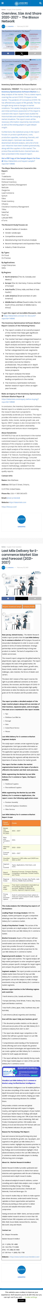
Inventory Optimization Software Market (19, 92)
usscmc (11, 26)
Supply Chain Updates (14, 9)
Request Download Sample (12, 607)
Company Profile (29, 607)
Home (3, 9)
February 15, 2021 (22, 26)
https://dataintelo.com (17, 502)
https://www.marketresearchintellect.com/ (24, 1257)
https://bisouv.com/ (9, 507)
